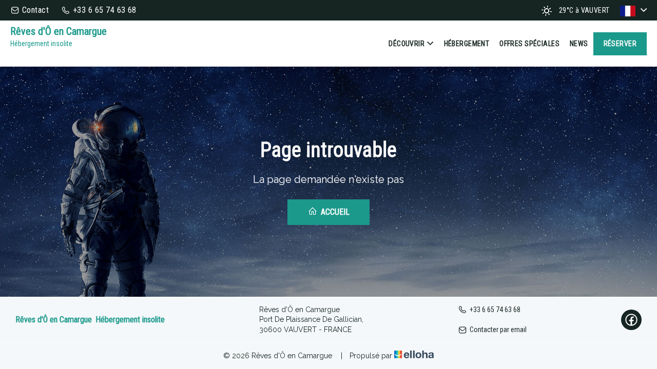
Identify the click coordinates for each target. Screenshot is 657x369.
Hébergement (467, 43)
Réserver (620, 43)
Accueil (334, 212)
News (579, 43)
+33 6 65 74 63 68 (495, 309)
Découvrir (406, 43)
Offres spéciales (529, 43)
